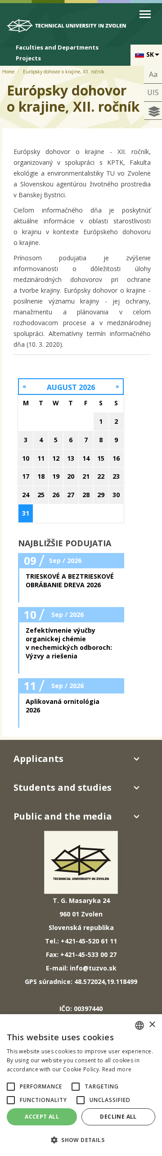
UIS (153, 92)
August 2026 (71, 387)
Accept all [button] (42, 1116)
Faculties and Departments (57, 47)
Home (8, 71)
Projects (28, 58)
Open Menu (145, 14)
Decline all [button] (118, 1116)
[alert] (81, 1085)
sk (150, 54)
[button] (11, 1087)
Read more (117, 1069)
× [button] (151, 1024)
